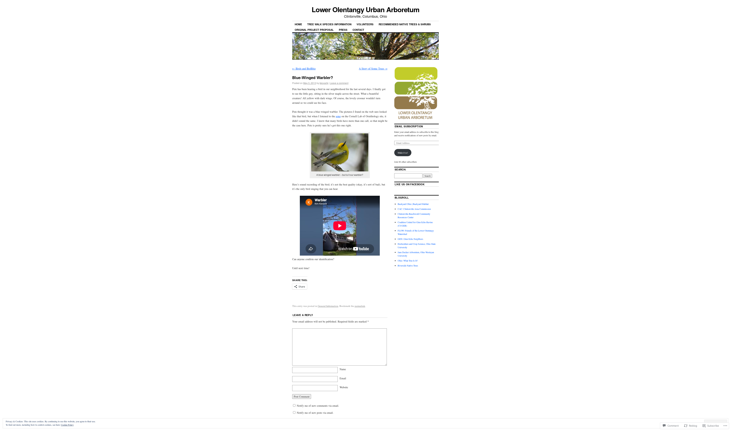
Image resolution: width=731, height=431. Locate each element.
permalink (360, 306)
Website (344, 387)
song (338, 116)
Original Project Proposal (314, 30)
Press (343, 30)
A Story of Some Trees (373, 68)
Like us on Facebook (410, 184)
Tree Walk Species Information (329, 24)
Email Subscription (409, 126)
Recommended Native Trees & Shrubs (405, 24)
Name (343, 369)
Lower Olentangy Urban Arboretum (366, 9)
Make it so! (403, 152)
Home (298, 24)
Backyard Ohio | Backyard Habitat (413, 203)
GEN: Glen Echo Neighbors (410, 238)
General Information (328, 306)
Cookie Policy (67, 424)
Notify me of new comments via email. (318, 405)
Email (343, 378)
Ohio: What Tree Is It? (408, 260)
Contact (358, 30)
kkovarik (324, 83)
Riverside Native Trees (408, 265)
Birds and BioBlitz (304, 68)
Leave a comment (339, 83)
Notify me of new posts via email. (315, 412)
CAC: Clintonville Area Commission (414, 208)
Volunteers (365, 24)
